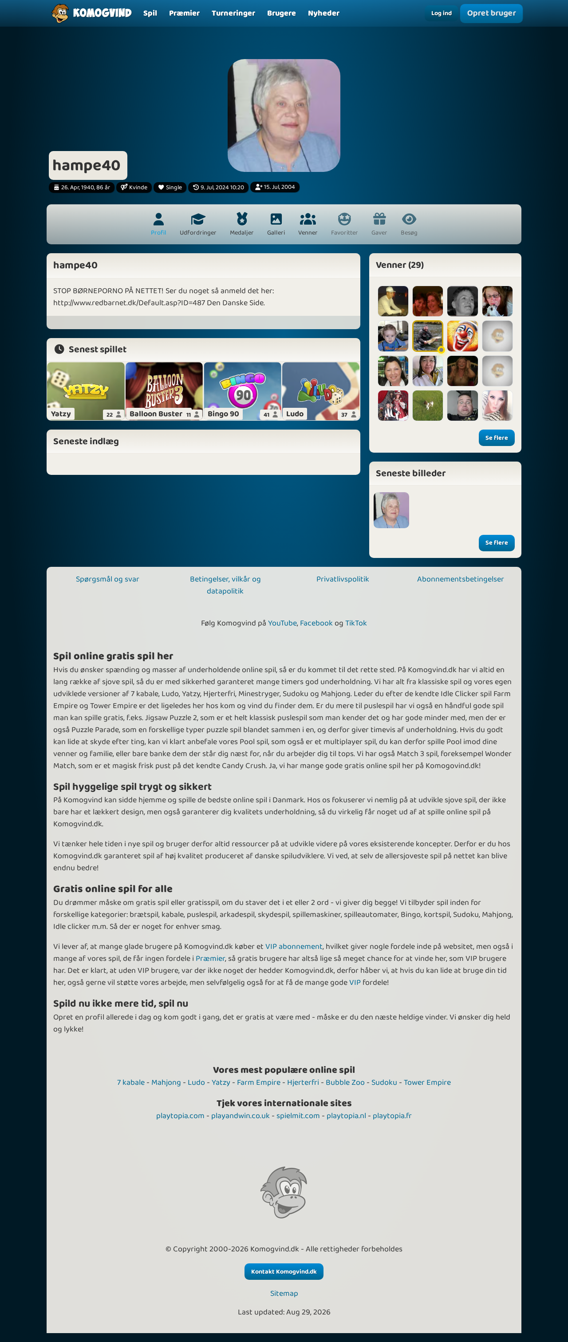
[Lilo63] (462, 371)
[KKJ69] (427, 336)
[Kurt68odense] (462, 405)
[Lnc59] (497, 336)
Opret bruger (491, 13)
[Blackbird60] (393, 371)
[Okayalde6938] (427, 371)
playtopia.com (180, 1116)
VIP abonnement (294, 946)
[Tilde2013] (427, 405)
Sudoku (384, 1082)
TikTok (356, 623)
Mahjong (166, 1082)
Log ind (441, 13)
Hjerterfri (303, 1082)
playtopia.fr (392, 1116)
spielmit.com (298, 1116)
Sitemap (284, 1294)
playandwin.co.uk (240, 1116)
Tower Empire (427, 1082)
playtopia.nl (346, 1116)
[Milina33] (497, 405)
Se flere (496, 438)
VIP (355, 982)
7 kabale (131, 1082)
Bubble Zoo (345, 1082)
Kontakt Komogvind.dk (284, 1271)
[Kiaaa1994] (497, 371)
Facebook (316, 623)
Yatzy (221, 1082)
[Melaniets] (497, 301)
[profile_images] (392, 510)
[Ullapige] (393, 336)
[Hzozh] (393, 301)
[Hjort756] (393, 405)
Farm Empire (258, 1082)
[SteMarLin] (427, 301)
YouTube (282, 623)
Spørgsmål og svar (107, 579)
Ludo (196, 1082)
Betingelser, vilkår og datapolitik (225, 585)
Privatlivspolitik (342, 579)
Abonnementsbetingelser (460, 579)
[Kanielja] (462, 301)
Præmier (210, 958)
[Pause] (462, 336)
